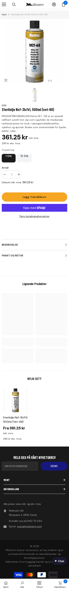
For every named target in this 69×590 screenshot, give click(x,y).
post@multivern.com (29, 526)
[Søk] (14, 4)
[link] (18, 342)
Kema (4, 105)
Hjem (4, 14)
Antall (5, 167)
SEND (54, 466)
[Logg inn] (54, 4)
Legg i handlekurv (34, 197)
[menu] (4, 4)
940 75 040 (34, 521)
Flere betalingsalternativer (34, 216)
